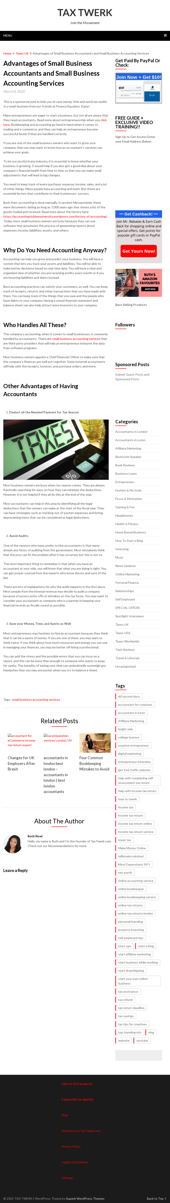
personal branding (130, 921)
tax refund (125, 1000)
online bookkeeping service (137, 897)
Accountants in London (131, 431)
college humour (128, 737)
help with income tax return (137, 791)
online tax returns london (135, 913)
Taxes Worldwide (127, 641)
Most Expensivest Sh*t (134, 864)
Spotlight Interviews (129, 616)
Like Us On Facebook (77, 1084)
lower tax (124, 840)
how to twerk (127, 799)
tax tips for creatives (132, 1024)
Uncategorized (125, 666)
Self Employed (125, 599)
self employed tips (130, 938)
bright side (125, 729)
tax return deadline (131, 1008)
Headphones (124, 515)
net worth (125, 872)
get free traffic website (134, 770)
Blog (65, 1115)
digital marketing (129, 753)
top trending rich (129, 1032)
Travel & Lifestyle (127, 658)
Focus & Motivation (128, 499)
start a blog (146, 946)
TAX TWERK (84, 12)
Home (7, 53)
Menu (7, 35)
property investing (131, 930)
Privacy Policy (71, 1146)
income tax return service (135, 832)
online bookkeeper (131, 889)
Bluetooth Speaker (128, 457)
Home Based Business (130, 532)
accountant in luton (131, 713)
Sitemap (67, 1178)
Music (119, 557)
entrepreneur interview (134, 762)
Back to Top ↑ (157, 1198)
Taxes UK (22, 53)
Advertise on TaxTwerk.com (81, 1131)
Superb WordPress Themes (85, 1198)
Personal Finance (127, 582)
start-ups (124, 946)
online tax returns (130, 905)
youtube (142, 1040)
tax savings (126, 1016)
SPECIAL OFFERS (127, 608)
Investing (122, 549)
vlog (151, 1032)
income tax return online (135, 823)
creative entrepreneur (133, 745)
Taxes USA (122, 633)
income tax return (130, 815)
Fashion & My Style (128, 490)
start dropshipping (131, 970)
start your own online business (133, 981)
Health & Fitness (126, 524)
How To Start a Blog (129, 540)
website (123, 1040)
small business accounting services (36, 699)
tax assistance (128, 991)
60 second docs (129, 696)
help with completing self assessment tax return (135, 780)
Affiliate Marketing (128, 448)
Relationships (124, 591)
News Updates (125, 566)
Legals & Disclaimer (75, 1162)
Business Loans (126, 473)
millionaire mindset (131, 856)
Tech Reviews (125, 649)
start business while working (138, 962)
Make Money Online (132, 848)
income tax (125, 807)
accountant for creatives (135, 704)
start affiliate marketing (134, 954)
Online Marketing (127, 574)
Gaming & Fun (125, 507)
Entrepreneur (124, 482)
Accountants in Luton (130, 440)
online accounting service (135, 881)
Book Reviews (125, 465)
